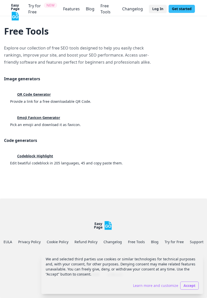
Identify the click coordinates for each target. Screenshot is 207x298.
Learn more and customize (155, 285)
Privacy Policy (29, 241)
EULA (8, 241)
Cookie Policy (57, 241)
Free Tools (105, 9)
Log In (157, 8)
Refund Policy (85, 241)
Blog (90, 9)
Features (71, 9)
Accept (189, 285)
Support (196, 241)
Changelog (132, 9)
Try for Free (174, 241)
